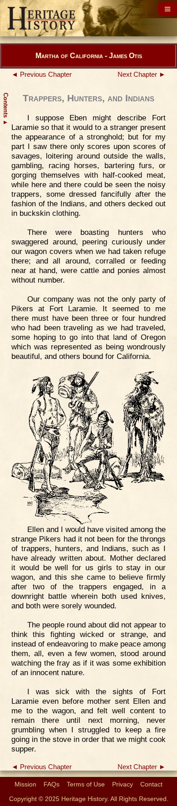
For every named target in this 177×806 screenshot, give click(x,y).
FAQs (51, 784)
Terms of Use (86, 784)
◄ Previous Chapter (41, 74)
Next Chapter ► (142, 74)
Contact (151, 784)
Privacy (122, 784)
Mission (25, 784)
